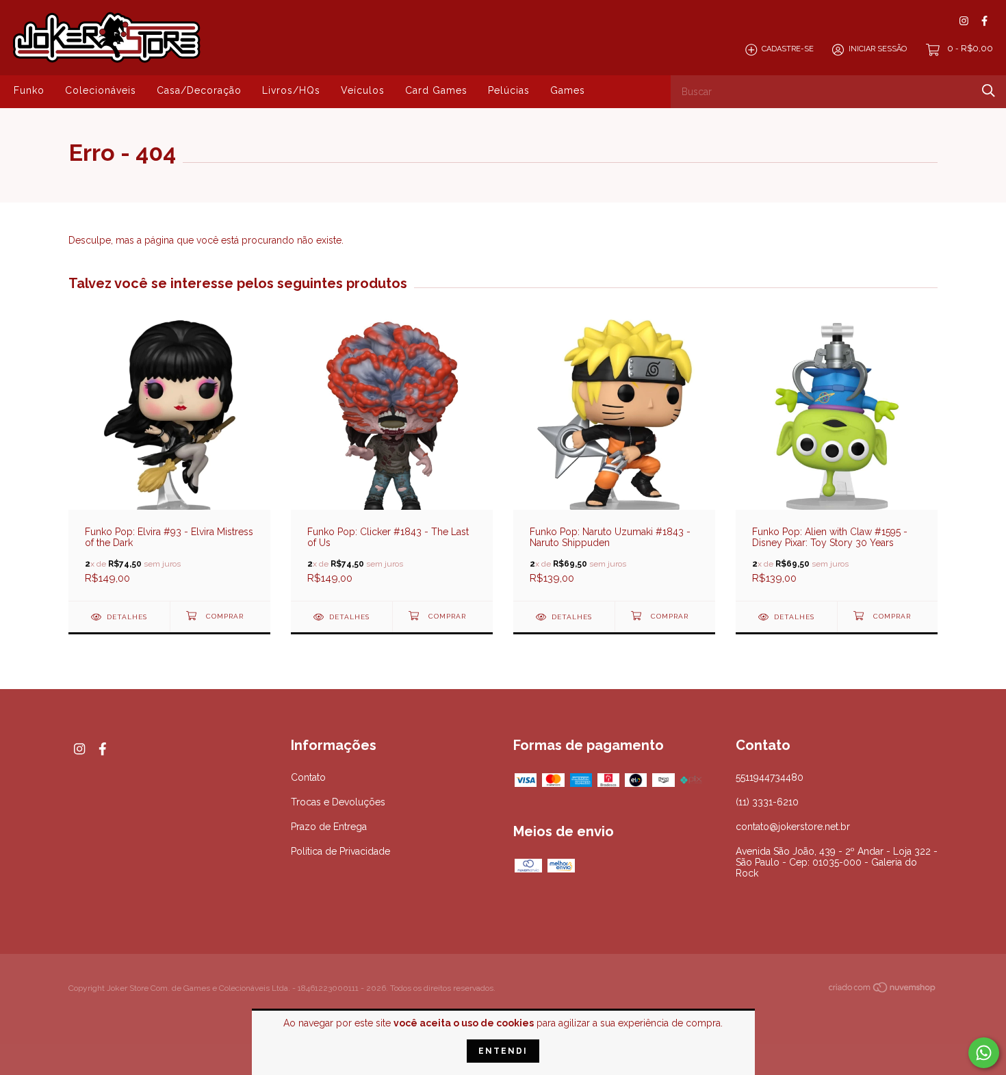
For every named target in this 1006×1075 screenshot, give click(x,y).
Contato (308, 777)
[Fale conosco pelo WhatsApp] (983, 1052)
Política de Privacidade (340, 851)
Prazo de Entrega (329, 826)
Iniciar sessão (878, 49)
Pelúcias (509, 90)
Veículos (363, 90)
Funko (29, 90)
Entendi (503, 1051)
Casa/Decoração (199, 90)
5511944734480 (769, 777)
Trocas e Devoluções (338, 801)
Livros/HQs (291, 90)
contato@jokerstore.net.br (793, 826)
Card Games (436, 90)
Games (567, 90)
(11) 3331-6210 (767, 801)
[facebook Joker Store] (984, 20)
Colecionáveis (100, 90)
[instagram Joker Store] (964, 20)
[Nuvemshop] (883, 989)
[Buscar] (989, 91)
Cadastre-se (788, 49)
